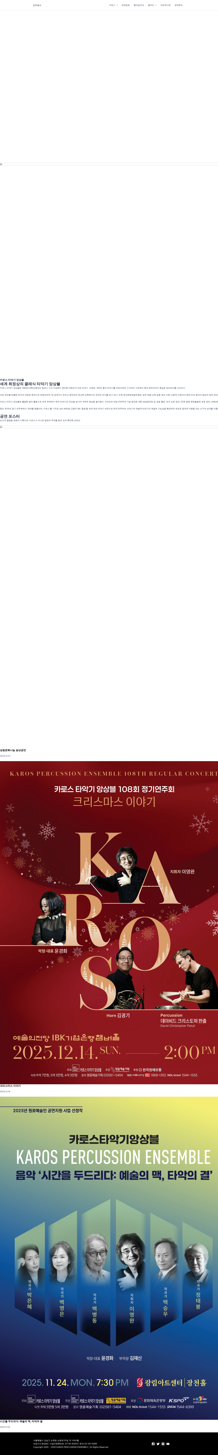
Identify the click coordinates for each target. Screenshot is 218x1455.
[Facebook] (153, 1443)
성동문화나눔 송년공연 (13, 750)
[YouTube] (167, 1443)
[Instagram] (163, 1443)
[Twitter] (158, 1443)
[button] (113, 5)
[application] (116, 5)
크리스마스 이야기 (10, 1085)
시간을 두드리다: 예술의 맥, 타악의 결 (21, 1421)
